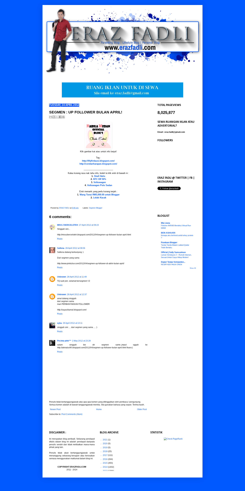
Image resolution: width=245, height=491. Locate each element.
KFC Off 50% (99, 179)
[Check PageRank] (173, 439)
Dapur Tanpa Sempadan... (173, 262)
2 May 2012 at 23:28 (81, 341)
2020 (105, 443)
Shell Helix (99, 176)
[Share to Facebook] (60, 117)
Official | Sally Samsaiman (173, 252)
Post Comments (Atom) (72, 414)
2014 (105, 467)
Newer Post (55, 409)
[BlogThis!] (54, 117)
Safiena (60, 248)
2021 (105, 440)
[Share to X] (57, 117)
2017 (105, 455)
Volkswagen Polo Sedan (99, 185)
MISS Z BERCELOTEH (67, 225)
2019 (105, 447)
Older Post (142, 409)
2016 (105, 459)
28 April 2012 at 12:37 (77, 294)
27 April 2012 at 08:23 (89, 225)
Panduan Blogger (169, 242)
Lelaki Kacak (99, 197)
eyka (59, 323)
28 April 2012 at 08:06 (75, 248)
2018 (105, 451)
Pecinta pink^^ (64, 341)
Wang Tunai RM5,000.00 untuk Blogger (100, 194)
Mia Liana (165, 223)
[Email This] (50, 117)
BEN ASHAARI (168, 233)
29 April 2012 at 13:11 (72, 323)
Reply (59, 239)
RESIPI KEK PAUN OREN (171, 264)
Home (99, 409)
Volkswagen (100, 182)
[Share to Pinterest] (63, 117)
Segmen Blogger (95, 208)
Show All (193, 268)
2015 (105, 463)
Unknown (61, 277)
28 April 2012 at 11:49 (77, 277)
